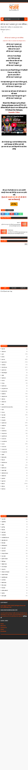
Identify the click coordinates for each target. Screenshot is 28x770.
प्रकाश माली (3, 550)
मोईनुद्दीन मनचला (4, 564)
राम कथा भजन (4, 438)
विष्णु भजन (3, 459)
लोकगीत (3, 454)
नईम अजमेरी (4, 548)
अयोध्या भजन (4, 351)
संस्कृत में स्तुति (4, 470)
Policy (2, 629)
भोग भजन (3, 412)
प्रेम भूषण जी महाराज (5, 553)
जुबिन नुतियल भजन (4, 540)
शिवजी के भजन (4, 467)
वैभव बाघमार (3, 587)
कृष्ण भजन (3, 359)
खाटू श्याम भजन (4, 362)
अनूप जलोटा (3, 519)
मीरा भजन (3, 428)
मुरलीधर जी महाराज (5, 558)
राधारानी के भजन (4, 436)
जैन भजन (3, 380)
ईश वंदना (3, 356)
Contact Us (4, 627)
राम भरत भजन (4, 446)
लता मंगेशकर (4, 579)
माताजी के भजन (4, 422)
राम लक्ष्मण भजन (4, 449)
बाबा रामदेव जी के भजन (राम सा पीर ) (7, 407)
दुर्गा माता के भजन (4, 391)
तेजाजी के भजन (4, 385)
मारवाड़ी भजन (4, 425)
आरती (3, 354)
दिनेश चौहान (3, 542)
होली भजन (3, 486)
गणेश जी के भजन (4, 367)
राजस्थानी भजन (4, 430)
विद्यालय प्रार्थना (4, 457)
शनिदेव (7, 210)
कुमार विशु (3, 527)
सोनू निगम (3, 593)
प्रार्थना (3, 404)
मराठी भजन (3, 417)
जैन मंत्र (3, 383)
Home (2, 623)
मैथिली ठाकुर (3, 561)
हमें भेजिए (14, 204)
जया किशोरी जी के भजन (5, 537)
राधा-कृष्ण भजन (4, 433)
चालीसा (3, 375)
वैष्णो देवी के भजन (4, 462)
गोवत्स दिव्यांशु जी (4, 372)
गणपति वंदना (3, 364)
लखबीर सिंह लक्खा (4, 577)
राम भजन (3, 444)
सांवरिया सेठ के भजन (5, 473)
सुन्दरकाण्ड (3, 478)
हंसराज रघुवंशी (4, 595)
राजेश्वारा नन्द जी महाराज (5, 571)
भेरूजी (3, 409)
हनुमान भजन (3, 481)
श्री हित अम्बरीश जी (5, 590)
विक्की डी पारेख (4, 582)
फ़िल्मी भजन (3, 489)
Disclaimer (3, 631)
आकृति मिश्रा (4, 521)
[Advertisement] (14, 13)
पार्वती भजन (3, 399)
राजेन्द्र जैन (3, 569)
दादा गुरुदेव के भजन (5, 388)
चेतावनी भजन (4, 378)
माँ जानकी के (3, 420)
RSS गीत (3, 348)
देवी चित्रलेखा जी (4, 545)
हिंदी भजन (3, 483)
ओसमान (3, 524)
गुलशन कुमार (4, 532)
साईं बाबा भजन (4, 475)
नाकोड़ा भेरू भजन (4, 396)
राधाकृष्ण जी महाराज (5, 574)
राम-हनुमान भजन (4, 452)
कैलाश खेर (3, 529)
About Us (3, 625)
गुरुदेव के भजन (4, 370)
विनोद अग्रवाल (4, 585)
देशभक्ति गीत (4, 393)
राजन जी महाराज (4, 566)
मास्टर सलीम (4, 556)
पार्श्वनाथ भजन (4, 401)
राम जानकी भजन (4, 441)
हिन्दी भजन (11, 210)
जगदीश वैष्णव (4, 534)
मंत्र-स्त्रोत (3, 415)
